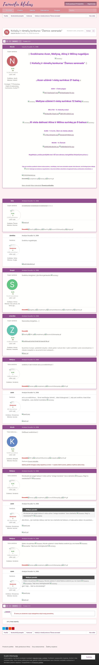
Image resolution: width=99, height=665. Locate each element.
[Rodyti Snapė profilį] (12, 284)
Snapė (12, 270)
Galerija (32, 10)
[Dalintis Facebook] (7, 628)
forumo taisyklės (33, 461)
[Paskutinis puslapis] (20, 41)
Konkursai (36, 33)
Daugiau (57, 10)
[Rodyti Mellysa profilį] (12, 369)
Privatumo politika (7, 646)
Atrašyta (30, 201)
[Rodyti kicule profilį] (12, 441)
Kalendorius (44, 10)
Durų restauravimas (38, 646)
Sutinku (88, 657)
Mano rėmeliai (26, 185)
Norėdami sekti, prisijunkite (75, 31)
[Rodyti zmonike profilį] (12, 330)
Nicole (18, 33)
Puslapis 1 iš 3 (27, 41)
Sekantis (15, 41)
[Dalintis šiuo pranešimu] (94, 47)
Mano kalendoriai (36, 185)
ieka (12, 201)
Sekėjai (88, 31)
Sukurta (30, 47)
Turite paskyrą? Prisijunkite (75, 4)
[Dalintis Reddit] (10, 628)
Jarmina (12, 235)
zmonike (12, 316)
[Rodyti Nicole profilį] (6, 32)
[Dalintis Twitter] (3, 628)
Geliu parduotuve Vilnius (22, 646)
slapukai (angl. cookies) (40, 658)
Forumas (9, 10)
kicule (12, 427)
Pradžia (20, 10)
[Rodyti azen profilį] (12, 402)
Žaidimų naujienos (51, 646)
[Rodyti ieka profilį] (12, 210)
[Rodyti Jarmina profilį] (12, 245)
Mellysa (12, 360)
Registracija (91, 4)
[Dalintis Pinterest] (13, 628)
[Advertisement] (49, 23)
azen (12, 392)
